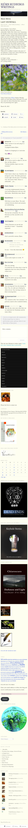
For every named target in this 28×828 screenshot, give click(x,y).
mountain (11, 668)
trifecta (15, 679)
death (22, 661)
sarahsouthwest (9, 232)
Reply (23, 141)
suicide (4, 677)
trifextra (19, 679)
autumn (24, 659)
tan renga (20, 677)
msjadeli (7, 158)
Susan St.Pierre (9, 197)
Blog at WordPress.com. (5, 822)
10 (14, 467)
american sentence (12, 659)
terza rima (3, 679)
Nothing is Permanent (13, 773)
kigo (10, 666)
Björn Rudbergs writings (12, 6)
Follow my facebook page (8, 650)
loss (21, 666)
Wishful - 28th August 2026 (15, 795)
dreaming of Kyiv (6, 127)
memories (3, 668)
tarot (24, 677)
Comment (22, 340)
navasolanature (9, 284)
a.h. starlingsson (9, 170)
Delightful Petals (12, 782)
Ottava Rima (4, 370)
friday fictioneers (8, 665)
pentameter (9, 672)
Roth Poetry (20, 786)
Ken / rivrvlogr (9, 262)
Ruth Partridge (5, 758)
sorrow (21, 675)
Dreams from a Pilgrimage (8, 766)
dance (14, 661)
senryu (2, 675)
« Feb (2, 477)
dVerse (23, 24)
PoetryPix (21, 778)
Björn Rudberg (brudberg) (14, 24)
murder (16, 668)
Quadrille (9, 673)
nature (10, 670)
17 (14, 470)
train (12, 679)
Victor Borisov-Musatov (6, 93)
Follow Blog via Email (8, 684)
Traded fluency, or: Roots (14, 811)
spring (25, 675)
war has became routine (21, 127)
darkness (18, 661)
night (13, 670)
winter (14, 681)
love (23, 666)
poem (13, 672)
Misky (6, 275)
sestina (3, 375)
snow (8, 675)
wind (11, 680)
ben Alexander (9, 240)
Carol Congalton (9, 221)
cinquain (4, 354)
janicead (7, 306)
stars (2, 677)
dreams (8, 663)
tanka (15, 677)
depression (3, 663)
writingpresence (5, 753)
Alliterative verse (6, 349)
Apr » (5, 477)
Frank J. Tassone (9, 186)
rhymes (20, 673)
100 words (4, 659)
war (6, 680)
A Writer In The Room (7, 755)
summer (8, 677)
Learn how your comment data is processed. (13, 344)
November (22, 670)
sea (26, 673)
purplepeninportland (10, 296)
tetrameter (8, 679)
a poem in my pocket (22, 799)
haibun (2, 26)
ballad (3, 352)
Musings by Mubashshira (7, 764)
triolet (3, 383)
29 (6, 475)
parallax (3, 760)
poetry (7, 26)
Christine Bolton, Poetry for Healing (14, 209)
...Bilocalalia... (5, 749)
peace (5, 672)
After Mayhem (24, 131)
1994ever (25, 795)
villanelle (4, 386)
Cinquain (10, 661)
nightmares (17, 670)
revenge (16, 673)
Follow (5, 699)
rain (13, 673)
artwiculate (20, 659)
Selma (11, 792)
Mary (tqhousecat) (10, 254)
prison (2, 673)
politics (23, 672)
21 (2, 472)
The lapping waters (13, 778)
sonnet (3, 378)
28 (2, 475)
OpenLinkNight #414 (13, 808)
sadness (23, 673)
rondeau (3, 373)
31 (14, 475)
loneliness (17, 666)
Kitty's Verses (5, 762)
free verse (4, 357)
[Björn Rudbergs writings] (14, 14)
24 (14, 472)
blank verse (5, 661)
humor (2, 666)
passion (2, 672)
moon (7, 668)
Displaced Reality (12, 786)
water (8, 680)
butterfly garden (12, 799)
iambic (7, 666)
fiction (18, 663)
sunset (12, 677)
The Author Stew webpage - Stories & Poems (11, 751)
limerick (3, 367)
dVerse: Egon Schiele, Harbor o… (16, 790)
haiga (18, 665)
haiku (5, 26)
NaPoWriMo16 (4, 670)
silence (5, 675)
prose (5, 673)
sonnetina (17, 675)
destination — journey (14, 803)
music (19, 668)
